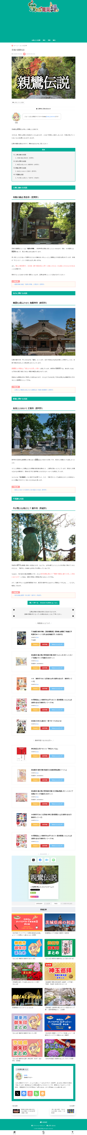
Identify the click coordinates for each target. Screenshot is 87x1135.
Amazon (35, 644)
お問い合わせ (52, 1125)
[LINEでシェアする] (53, 860)
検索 (43, 1133)
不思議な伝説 (19, 174)
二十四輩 (64, 903)
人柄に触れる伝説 (20, 154)
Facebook (24, 1096)
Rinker (37, 637)
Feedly (36, 1096)
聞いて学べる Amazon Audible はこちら (43, 603)
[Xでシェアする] (33, 860)
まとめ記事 (47, 903)
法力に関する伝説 (20, 161)
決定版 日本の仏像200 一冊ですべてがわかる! (46, 721)
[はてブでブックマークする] (47, 860)
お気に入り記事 (36, 40)
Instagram (30, 1096)
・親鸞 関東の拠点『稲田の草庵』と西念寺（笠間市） (29, 284)
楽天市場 (44, 644)
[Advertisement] (43, 26)
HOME (44, 1122)
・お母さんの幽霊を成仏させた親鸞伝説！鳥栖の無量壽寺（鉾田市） (33, 390)
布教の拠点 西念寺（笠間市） (26, 158)
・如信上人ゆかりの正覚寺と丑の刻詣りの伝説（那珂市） (30, 490)
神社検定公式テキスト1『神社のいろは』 (45, 749)
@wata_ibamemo (50, 116)
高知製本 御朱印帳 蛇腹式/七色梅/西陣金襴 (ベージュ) (49, 770)
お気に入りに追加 (19, 102)
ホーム (14, 1133)
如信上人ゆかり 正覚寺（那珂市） (27, 171)
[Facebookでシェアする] (40, 860)
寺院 (49, 40)
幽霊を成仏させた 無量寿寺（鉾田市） (28, 164)
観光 (54, 40)
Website (42, 1096)
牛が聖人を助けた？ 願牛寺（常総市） (28, 178)
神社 (44, 40)
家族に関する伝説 (20, 168)
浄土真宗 (70, 903)
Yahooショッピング (57, 644)
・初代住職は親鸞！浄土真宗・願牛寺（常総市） (27, 595)
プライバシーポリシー (39, 1125)
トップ (72, 1133)
